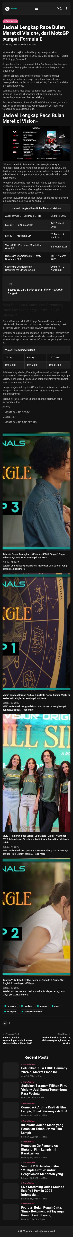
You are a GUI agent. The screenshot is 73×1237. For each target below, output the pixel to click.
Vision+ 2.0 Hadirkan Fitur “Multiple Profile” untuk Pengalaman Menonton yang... (43, 1170)
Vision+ (6, 75)
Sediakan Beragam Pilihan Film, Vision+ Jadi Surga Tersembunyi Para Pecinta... (44, 1089)
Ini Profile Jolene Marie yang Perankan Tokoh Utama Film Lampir (42, 1129)
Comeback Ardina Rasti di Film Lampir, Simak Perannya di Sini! (44, 1109)
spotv (57, 1006)
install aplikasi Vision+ (37, 102)
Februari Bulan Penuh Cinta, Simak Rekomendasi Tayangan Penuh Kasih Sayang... (43, 1211)
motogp (43, 1006)
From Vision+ (11, 21)
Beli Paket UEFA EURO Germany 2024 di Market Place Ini (44, 1070)
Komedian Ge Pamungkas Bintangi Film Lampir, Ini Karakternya (40, 1149)
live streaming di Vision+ (20, 382)
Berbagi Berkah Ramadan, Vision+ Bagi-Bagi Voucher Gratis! (56, 1040)
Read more (19, 569)
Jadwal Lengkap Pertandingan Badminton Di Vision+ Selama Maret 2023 (17, 1040)
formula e (11, 1006)
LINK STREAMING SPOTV (16, 412)
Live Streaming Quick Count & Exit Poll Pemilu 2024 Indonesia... (43, 1191)
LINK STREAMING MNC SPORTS (19, 422)
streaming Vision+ (12, 327)
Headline (28, 1006)
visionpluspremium (33, 1011)
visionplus (11, 1011)
